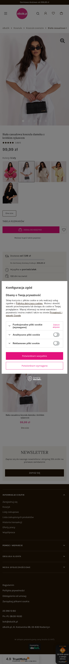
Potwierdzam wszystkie (34, 355)
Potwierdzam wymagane (35, 365)
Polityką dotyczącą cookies (29, 303)
